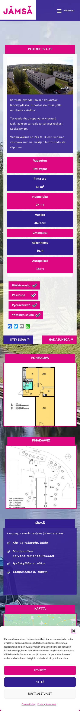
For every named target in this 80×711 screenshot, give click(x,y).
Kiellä (40, 682)
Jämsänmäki (17, 9)
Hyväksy (40, 670)
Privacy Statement (47, 704)
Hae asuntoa (59, 339)
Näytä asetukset (40, 693)
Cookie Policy (28, 704)
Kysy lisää (18, 339)
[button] (73, 631)
